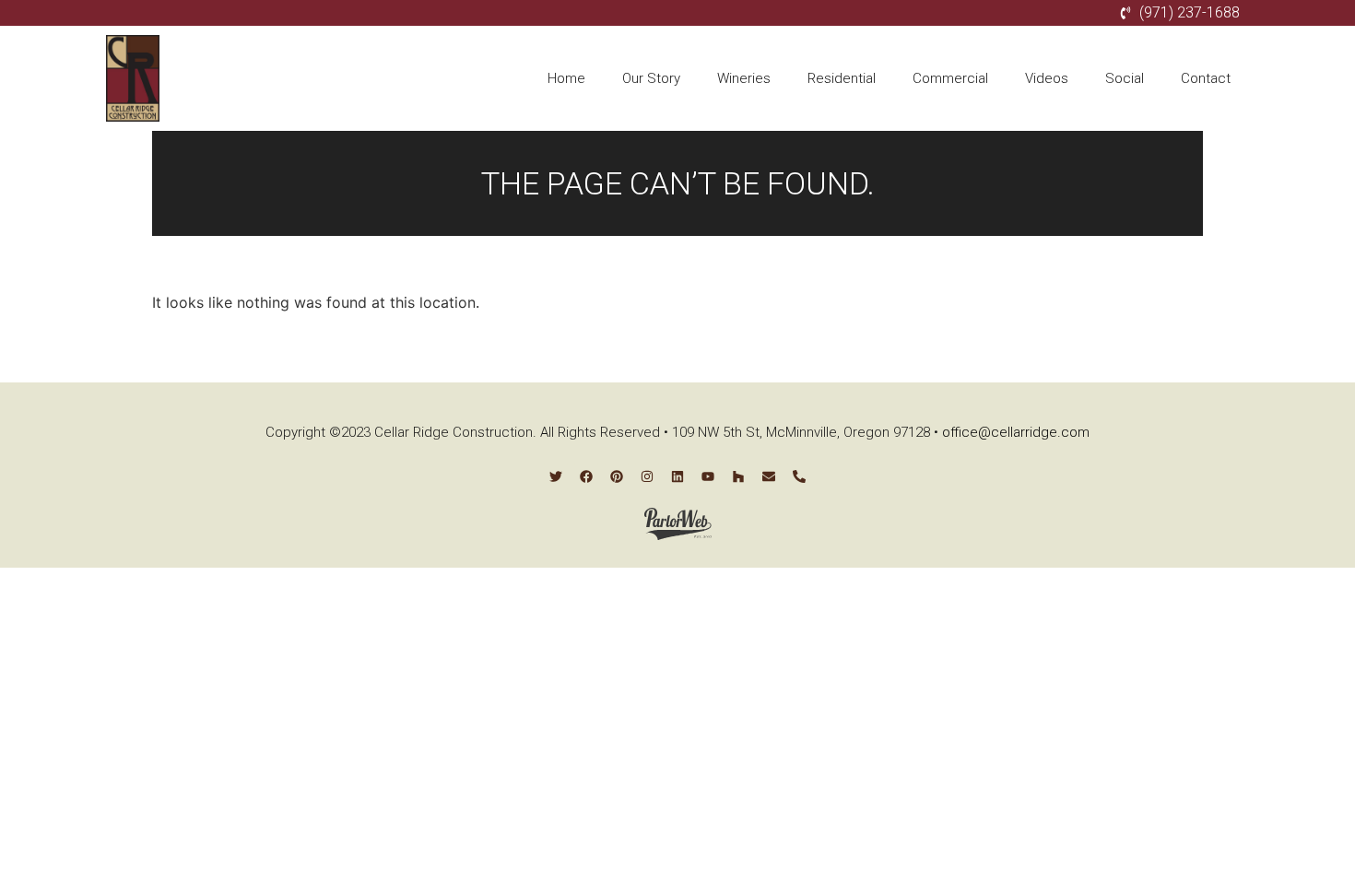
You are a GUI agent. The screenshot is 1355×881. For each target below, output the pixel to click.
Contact (1206, 78)
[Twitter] (556, 476)
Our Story (651, 78)
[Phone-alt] (799, 476)
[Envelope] (769, 476)
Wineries (744, 78)
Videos (1046, 78)
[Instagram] (647, 476)
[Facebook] (586, 476)
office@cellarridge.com (1016, 432)
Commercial (950, 78)
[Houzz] (738, 476)
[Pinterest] (617, 476)
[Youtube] (708, 476)
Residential (841, 78)
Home (566, 78)
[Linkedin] (677, 476)
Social (1124, 78)
